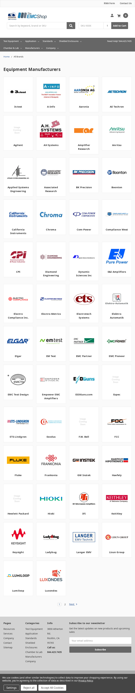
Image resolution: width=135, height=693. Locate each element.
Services (8, 633)
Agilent (18, 145)
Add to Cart (119, 25)
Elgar (18, 356)
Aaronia (84, 106)
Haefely (117, 475)
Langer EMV (84, 552)
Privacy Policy (85, 680)
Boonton (116, 187)
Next (72, 604)
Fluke (18, 475)
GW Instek (84, 475)
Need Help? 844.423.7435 (119, 41)
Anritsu (117, 145)
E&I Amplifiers (117, 271)
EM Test (51, 356)
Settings (11, 688)
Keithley (116, 513)
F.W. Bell (84, 436)
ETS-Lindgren (18, 436)
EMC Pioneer (117, 356)
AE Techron (117, 106)
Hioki (51, 513)
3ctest (18, 106)
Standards (48, 41)
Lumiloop (18, 590)
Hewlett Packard (18, 513)
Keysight (18, 552)
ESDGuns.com (84, 394)
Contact (7, 642)
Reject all (28, 688)
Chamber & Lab (11, 48)
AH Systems (51, 145)
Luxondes (51, 590)
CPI (18, 271)
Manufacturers (32, 48)
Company (51, 48)
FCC (116, 436)
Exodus (51, 436)
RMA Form (109, 3)
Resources (9, 628)
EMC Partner (84, 356)
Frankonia (51, 475)
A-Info (51, 106)
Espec (116, 394)
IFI (84, 513)
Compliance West (117, 229)
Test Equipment (11, 41)
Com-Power (84, 229)
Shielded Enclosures (69, 41)
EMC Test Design (18, 394)
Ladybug (51, 552)
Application (30, 41)
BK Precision (84, 187)
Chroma (51, 229)
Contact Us (126, 3)
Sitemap (8, 647)
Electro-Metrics (51, 313)
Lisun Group (117, 552)
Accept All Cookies (52, 688)
